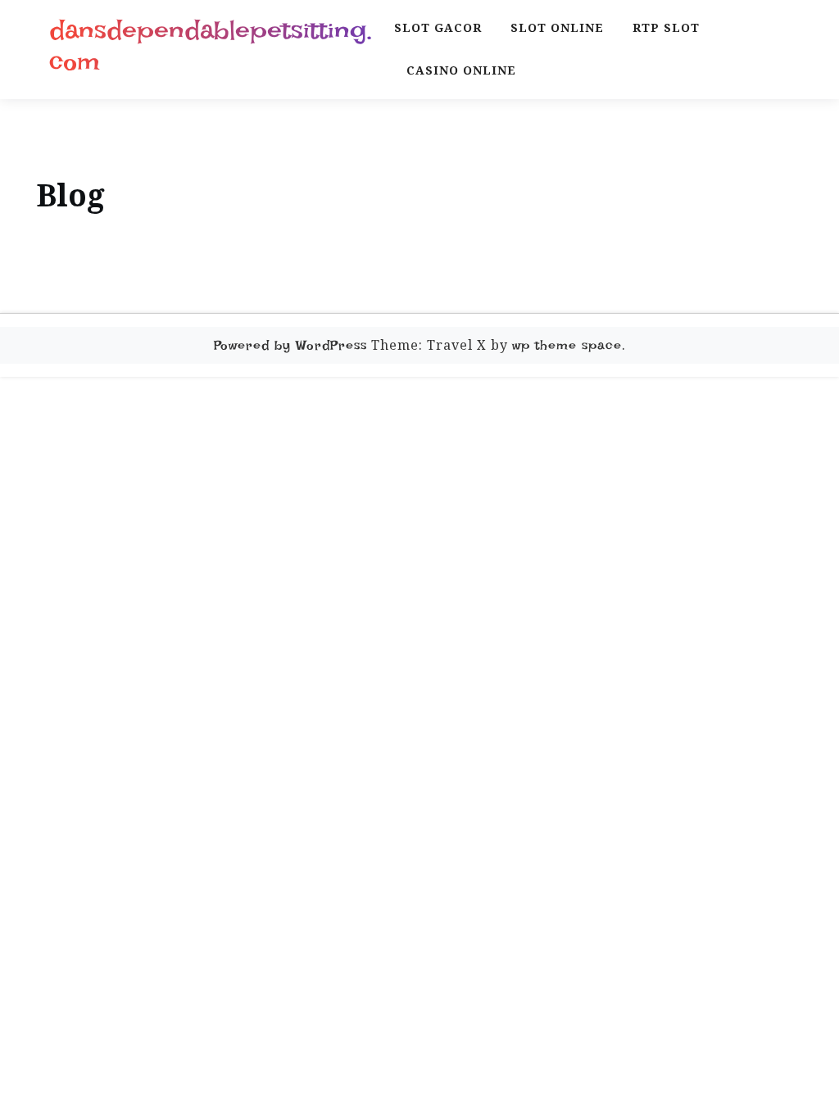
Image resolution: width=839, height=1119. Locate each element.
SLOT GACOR (438, 27)
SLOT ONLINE (557, 27)
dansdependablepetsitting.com (210, 46)
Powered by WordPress (290, 345)
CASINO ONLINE (461, 70)
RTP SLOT (666, 27)
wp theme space (567, 345)
